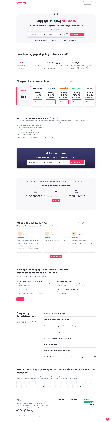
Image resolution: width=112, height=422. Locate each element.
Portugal (47, 386)
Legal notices (30, 416)
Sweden (53, 386)
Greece (42, 382)
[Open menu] (94, 2)
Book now (20, 299)
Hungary (80, 386)
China (18, 382)
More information (37, 102)
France (75, 386)
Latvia (37, 382)
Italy (29, 386)
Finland (27, 382)
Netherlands (34, 386)
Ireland (24, 386)
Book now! (56, 200)
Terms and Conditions (21, 416)
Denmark (19, 386)
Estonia (70, 386)
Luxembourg (41, 386)
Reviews (59, 403)
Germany (88, 382)
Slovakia (47, 382)
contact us (25, 322)
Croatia (68, 382)
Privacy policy (38, 416)
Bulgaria (53, 382)
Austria (58, 386)
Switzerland (64, 386)
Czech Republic (81, 382)
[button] (107, 419)
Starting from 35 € (76, 34)
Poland (63, 382)
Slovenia (74, 382)
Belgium (32, 382)
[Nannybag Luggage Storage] (21, 2)
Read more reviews (56, 256)
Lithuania (58, 382)
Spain (22, 382)
